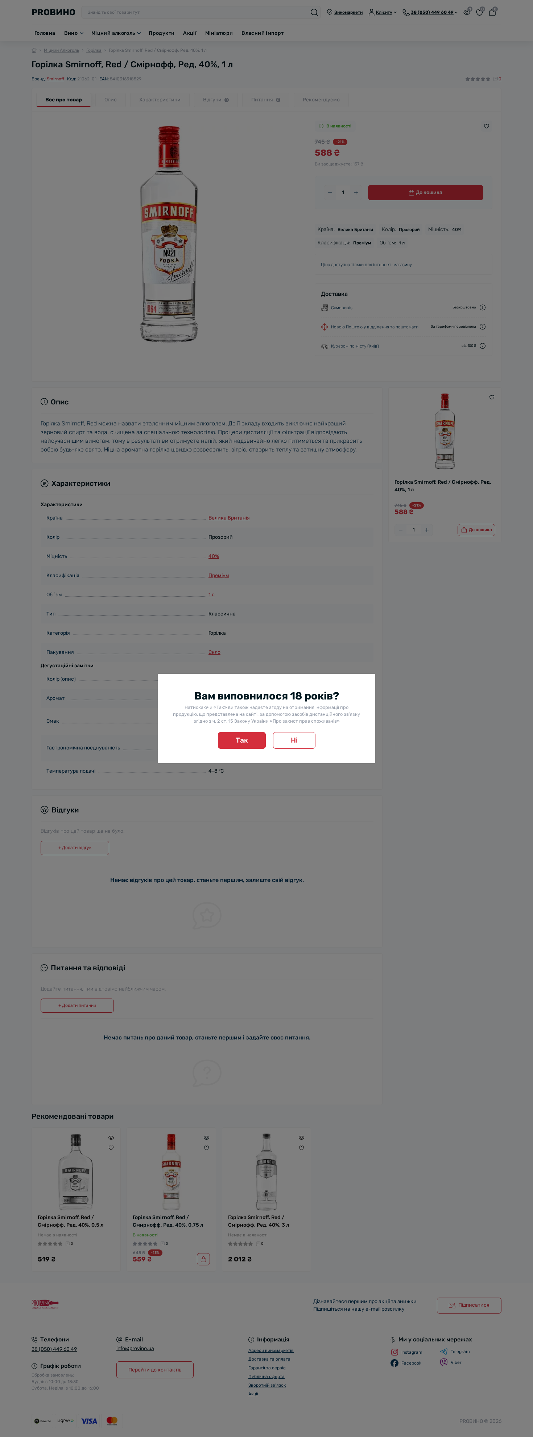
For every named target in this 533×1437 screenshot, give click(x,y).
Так (242, 740)
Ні (294, 740)
